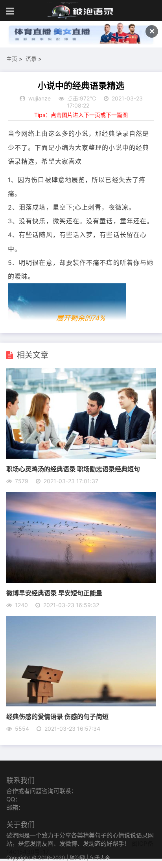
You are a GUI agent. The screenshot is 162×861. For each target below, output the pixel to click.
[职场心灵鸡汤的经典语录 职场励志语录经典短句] (80, 456)
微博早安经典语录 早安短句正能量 (54, 592)
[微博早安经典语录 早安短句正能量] (80, 580)
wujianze (39, 98)
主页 (11, 58)
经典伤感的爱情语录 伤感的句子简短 (57, 716)
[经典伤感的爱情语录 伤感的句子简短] (80, 704)
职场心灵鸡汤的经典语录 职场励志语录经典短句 (73, 468)
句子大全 (100, 857)
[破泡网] (81, 11)
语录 (31, 58)
